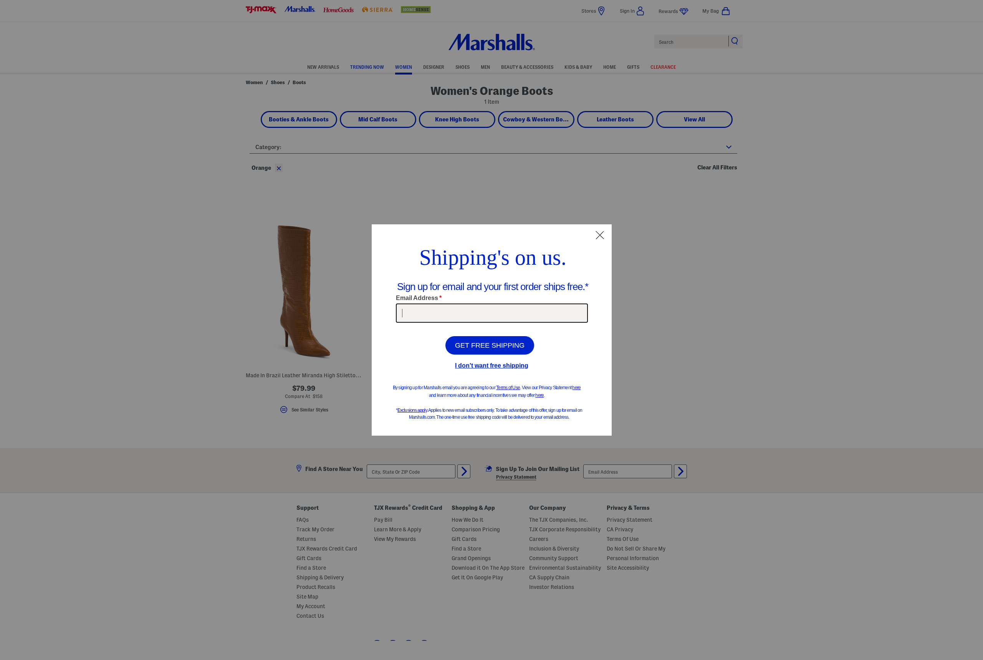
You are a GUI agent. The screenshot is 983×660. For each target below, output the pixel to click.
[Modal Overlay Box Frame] (492, 330)
